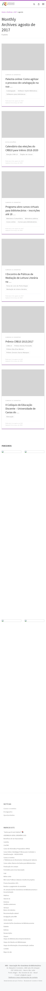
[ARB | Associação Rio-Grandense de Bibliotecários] (8, 3)
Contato (6, 949)
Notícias (10, 12)
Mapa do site (8, 952)
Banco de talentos (9, 910)
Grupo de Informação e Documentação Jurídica (19, 945)
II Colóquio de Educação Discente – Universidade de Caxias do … (20, 408)
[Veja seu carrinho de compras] (38, 4)
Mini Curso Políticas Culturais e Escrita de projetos (19, 880)
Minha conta (7, 876)
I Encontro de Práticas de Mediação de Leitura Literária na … (21, 277)
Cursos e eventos (10, 809)
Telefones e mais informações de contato (23, 977)
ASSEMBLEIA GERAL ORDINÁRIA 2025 (15, 835)
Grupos (6, 936)
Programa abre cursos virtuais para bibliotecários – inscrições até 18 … (22, 210)
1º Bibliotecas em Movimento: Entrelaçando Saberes (20, 860)
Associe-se (7, 899)
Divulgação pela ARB (10, 917)
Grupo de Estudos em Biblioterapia (15, 942)
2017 (15, 12)
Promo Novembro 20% (11, 883)
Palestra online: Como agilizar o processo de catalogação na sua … (22, 82)
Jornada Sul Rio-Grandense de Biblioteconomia (19, 923)
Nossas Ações (8, 933)
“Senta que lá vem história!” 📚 (14, 832)
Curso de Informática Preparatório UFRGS (17, 849)
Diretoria (6, 902)
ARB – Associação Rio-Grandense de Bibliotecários (23, 966)
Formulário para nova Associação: (14, 870)
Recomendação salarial (11, 913)
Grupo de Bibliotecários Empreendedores (17, 939)
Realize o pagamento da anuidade (15, 886)
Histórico (6, 895)
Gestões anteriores (10, 904)
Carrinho (6, 842)
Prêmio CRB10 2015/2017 (19, 341)
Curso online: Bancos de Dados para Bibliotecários (20, 863)
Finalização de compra (11, 867)
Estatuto (6, 926)
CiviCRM (6, 845)
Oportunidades (9, 815)
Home (4, 12)
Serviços (6, 908)
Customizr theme (37, 981)
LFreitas (20, 981)
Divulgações (8, 812)
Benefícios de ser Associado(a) (13, 839)
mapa (37, 968)
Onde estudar (8, 920)
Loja (5, 873)
